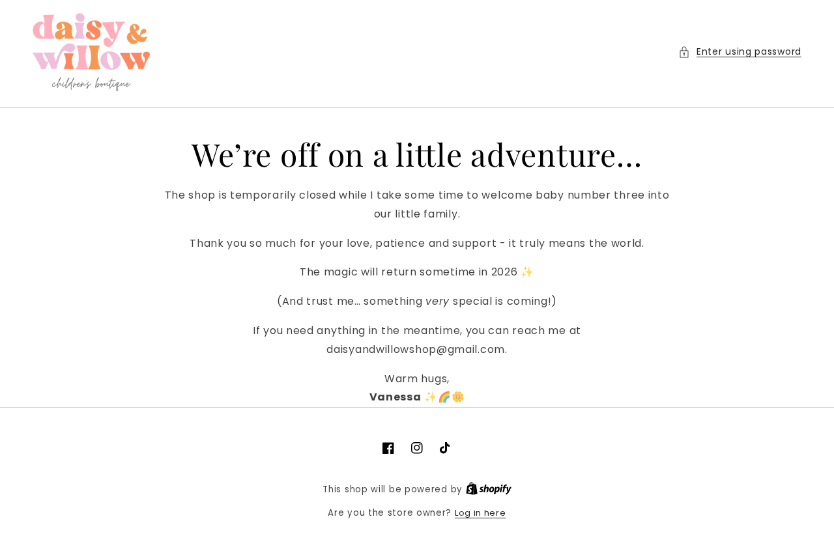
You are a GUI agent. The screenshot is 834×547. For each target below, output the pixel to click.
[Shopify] (488, 489)
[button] (739, 52)
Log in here (480, 513)
